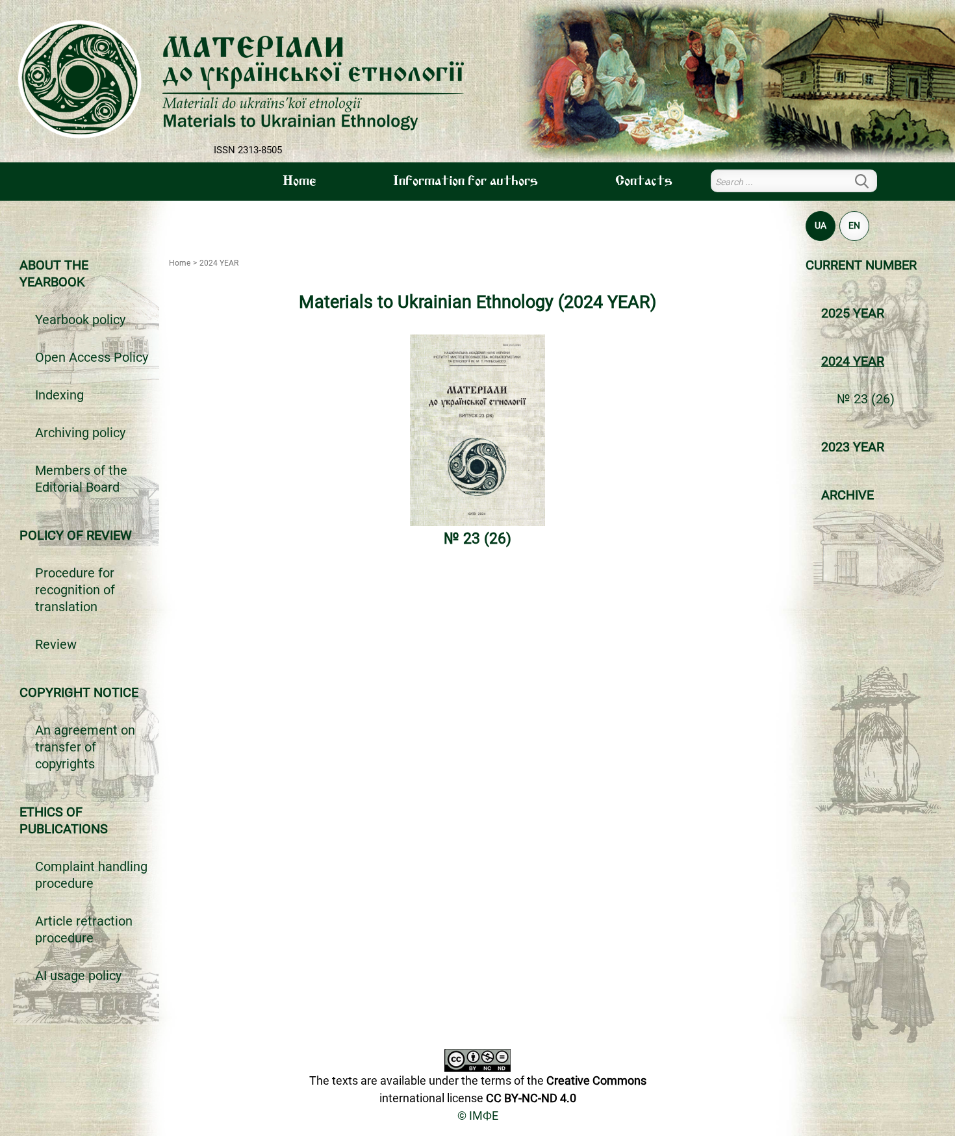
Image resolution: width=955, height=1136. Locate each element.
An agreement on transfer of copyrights (85, 747)
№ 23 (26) (866, 399)
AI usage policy (78, 975)
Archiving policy (80, 432)
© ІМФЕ (477, 1115)
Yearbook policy (80, 319)
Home (299, 181)
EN (854, 225)
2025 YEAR (852, 313)
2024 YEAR (852, 361)
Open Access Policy (91, 357)
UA (820, 225)
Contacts (643, 181)
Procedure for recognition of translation (75, 589)
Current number (861, 265)
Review (56, 644)
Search (869, 181)
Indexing (59, 395)
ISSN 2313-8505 (248, 150)
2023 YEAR (852, 447)
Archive (847, 495)
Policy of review (75, 535)
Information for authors (465, 181)
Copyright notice (78, 692)
